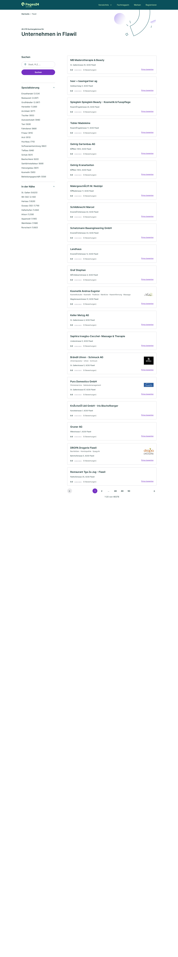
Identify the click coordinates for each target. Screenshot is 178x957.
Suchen (38, 72)
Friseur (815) (27, 133)
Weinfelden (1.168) (29, 223)
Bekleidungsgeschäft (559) (33, 176)
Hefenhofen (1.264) (30, 210)
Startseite (25, 14)
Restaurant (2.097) (30, 98)
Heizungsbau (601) (30, 168)
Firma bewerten (147, 69)
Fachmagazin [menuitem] (123, 5)
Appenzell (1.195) (29, 219)
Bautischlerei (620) (30, 159)
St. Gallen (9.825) (29, 192)
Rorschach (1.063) (29, 227)
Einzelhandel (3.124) (30, 93)
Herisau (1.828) (28, 201)
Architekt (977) (28, 111)
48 (115, 491)
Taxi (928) (26, 124)
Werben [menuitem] (137, 5)
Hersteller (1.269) (29, 106)
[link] (112, 65)
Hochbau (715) (28, 141)
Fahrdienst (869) (29, 128)
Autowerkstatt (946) (30, 120)
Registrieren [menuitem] (151, 5)
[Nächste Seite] (154, 490)
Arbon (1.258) (27, 214)
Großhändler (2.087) (30, 102)
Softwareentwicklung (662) (33, 146)
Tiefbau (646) (27, 150)
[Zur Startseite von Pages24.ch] (30, 4)
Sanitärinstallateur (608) (32, 163)
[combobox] (38, 64)
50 (129, 491)
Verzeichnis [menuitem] (103, 5)
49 (122, 491)
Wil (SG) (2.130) (28, 197)
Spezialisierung (30, 87)
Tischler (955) (27, 115)
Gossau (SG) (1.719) (30, 205)
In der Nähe (28, 186)
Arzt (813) (26, 137)
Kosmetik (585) (28, 172)
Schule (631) (27, 155)
